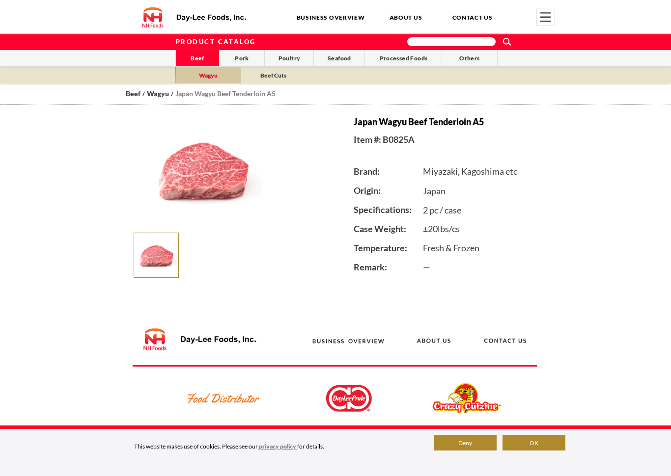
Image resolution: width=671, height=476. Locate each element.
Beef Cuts (273, 75)
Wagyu (208, 75)
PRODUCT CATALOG (216, 42)
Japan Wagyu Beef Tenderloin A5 (225, 93)
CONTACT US (472, 17)
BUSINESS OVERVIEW (331, 17)
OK (534, 443)
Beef (197, 58)
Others (469, 58)
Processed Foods (404, 58)
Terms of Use (473, 453)
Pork (242, 58)
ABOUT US (406, 17)
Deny (465, 443)
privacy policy (277, 446)
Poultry (290, 58)
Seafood (339, 58)
